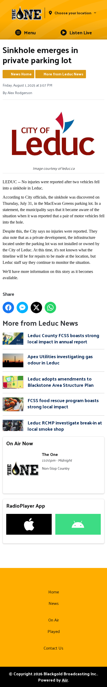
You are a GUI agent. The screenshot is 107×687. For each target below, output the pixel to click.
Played (54, 631)
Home (53, 592)
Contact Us (53, 648)
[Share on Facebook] (8, 307)
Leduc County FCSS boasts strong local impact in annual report (63, 338)
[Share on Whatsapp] (50, 307)
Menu (30, 32)
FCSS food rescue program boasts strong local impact (63, 403)
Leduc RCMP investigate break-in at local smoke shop (65, 425)
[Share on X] (36, 307)
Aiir (65, 680)
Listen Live (80, 32)
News (54, 603)
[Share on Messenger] (22, 307)
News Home (21, 74)
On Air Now (19, 443)
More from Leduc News (63, 74)
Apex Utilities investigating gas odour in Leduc (60, 359)
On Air (53, 620)
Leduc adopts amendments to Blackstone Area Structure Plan (60, 381)
